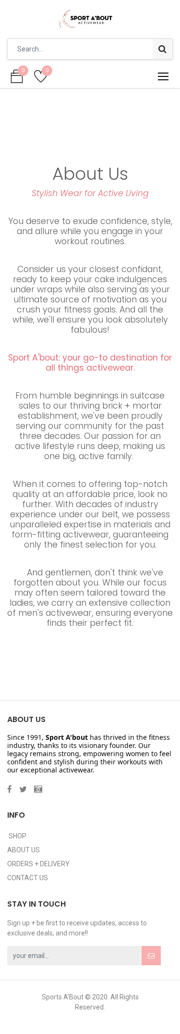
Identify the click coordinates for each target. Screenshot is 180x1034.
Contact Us (27, 878)
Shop (16, 836)
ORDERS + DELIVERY (38, 864)
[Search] (162, 49)
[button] (151, 955)
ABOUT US (23, 850)
